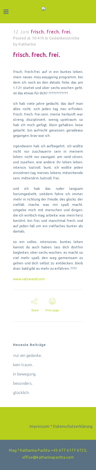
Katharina (27, 44)
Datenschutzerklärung (73, 426)
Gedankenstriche (64, 38)
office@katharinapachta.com (48, 457)
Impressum (39, 426)
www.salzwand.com (29, 279)
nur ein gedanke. (27, 355)
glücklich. (21, 392)
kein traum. (23, 364)
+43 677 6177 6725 (68, 450)
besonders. (23, 383)
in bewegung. (24, 374)
